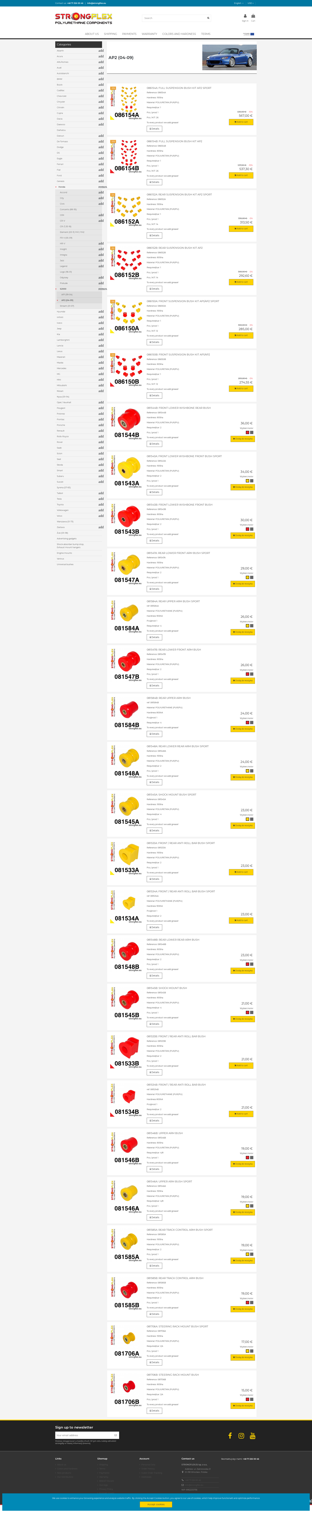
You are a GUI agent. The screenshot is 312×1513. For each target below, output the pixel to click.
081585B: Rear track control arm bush (175, 1278)
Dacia (59, 119)
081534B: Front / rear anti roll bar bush (176, 1084)
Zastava (61, 527)
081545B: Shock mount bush (167, 988)
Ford (59, 175)
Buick (59, 85)
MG (58, 374)
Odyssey (64, 277)
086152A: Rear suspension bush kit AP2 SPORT (179, 194)
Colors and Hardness (67, 1468)
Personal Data (148, 1464)
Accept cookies (156, 1504)
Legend (63, 266)
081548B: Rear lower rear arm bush (173, 939)
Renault (61, 431)
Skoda (60, 465)
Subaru (60, 476)
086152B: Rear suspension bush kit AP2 (175, 247)
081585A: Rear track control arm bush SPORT (180, 1229)
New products (64, 1473)
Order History (148, 1468)
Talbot (60, 493)
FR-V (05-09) (66, 238)
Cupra (60, 113)
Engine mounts (64, 553)
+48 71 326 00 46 (193, 1480)
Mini (59, 379)
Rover (60, 442)
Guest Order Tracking (151, 1473)
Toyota (60, 504)
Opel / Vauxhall (64, 402)
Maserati (61, 357)
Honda (61, 187)
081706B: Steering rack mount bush (173, 1374)
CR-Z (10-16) (65, 226)
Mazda (60, 362)
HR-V (62, 243)
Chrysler (61, 102)
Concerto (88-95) (68, 209)
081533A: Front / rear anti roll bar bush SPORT (181, 843)
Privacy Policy (106, 1489)
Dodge (60, 147)
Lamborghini (63, 340)
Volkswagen (63, 510)
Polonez (61, 414)
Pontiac (61, 419)
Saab (59, 448)
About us (61, 1464)
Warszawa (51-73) (65, 521)
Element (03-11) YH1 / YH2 (72, 232)
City (62, 198)
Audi (59, 67)
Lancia (60, 345)
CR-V (62, 221)
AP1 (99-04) (66, 294)
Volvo (59, 516)
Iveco (59, 323)
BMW (59, 79)
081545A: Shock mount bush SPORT (171, 794)
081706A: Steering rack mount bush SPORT (177, 1326)
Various (60, 558)
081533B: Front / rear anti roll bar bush (176, 1036)
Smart (60, 470)
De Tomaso (62, 141)
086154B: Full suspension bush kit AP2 (174, 141)
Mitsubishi (62, 385)
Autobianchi (63, 73)
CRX (62, 215)
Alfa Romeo (62, 62)
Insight (63, 249)
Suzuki (60, 482)
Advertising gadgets (67, 538)
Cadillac (61, 90)
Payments (104, 1473)
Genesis (60, 181)
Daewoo (61, 124)
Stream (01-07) (67, 306)
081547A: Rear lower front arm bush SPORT (178, 553)
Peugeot (61, 408)
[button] (248, 34)
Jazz (62, 260)
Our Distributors (65, 1477)
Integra (63, 255)
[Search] (208, 18)
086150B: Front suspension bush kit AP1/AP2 (178, 354)
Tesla (59, 499)
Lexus (59, 351)
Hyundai (61, 311)
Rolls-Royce (63, 436)
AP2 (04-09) (67, 300)
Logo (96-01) (66, 272)
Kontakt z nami (106, 1493)
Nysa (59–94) (63, 396)
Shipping (103, 1464)
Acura (60, 56)
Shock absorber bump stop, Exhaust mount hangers (70, 546)
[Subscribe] (115, 1435)
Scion (59, 453)
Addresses (146, 1477)
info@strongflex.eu (194, 1485)
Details (155, 128)
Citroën (60, 107)
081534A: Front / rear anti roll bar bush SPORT (181, 891)
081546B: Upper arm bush (165, 1133)
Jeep (59, 328)
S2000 (63, 289)
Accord (63, 192)
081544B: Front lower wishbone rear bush (179, 407)
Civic (62, 204)
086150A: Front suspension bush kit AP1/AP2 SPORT (183, 301)
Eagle (59, 158)
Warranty (103, 1477)
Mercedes (61, 368)
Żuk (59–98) (62, 533)
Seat (59, 459)
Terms (102, 1468)
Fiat (59, 170)
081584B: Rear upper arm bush (169, 698)
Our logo (103, 1485)
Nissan (60, 391)
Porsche (61, 425)
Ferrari (60, 164)
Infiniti (60, 317)
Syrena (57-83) (64, 487)
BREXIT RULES (106, 1481)
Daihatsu (61, 130)
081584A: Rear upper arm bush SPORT (173, 601)
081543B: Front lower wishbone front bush (180, 504)
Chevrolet (61, 96)
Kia (58, 334)
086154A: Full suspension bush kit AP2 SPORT (179, 88)
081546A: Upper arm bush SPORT (169, 1181)
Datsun (60, 136)
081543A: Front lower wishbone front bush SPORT (184, 456)
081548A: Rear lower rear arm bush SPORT (178, 746)
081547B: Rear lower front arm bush (174, 649)
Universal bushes (65, 564)
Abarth (60, 50)
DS (58, 153)
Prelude (64, 283)
